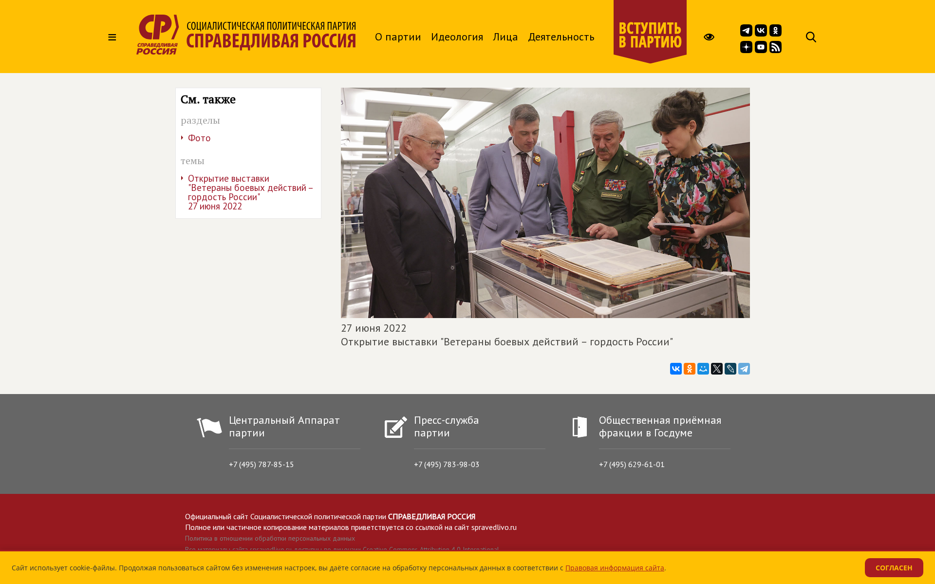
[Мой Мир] (703, 369)
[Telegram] (744, 369)
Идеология (457, 36)
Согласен (894, 567)
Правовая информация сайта (614, 567)
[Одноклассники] (689, 369)
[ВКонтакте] (676, 369)
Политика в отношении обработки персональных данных (270, 538)
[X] (717, 369)
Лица (505, 36)
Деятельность (561, 36)
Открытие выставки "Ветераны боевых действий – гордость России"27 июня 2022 (251, 192)
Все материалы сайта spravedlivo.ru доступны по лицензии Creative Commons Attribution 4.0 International (342, 549)
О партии (398, 36)
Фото (199, 138)
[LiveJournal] (730, 369)
